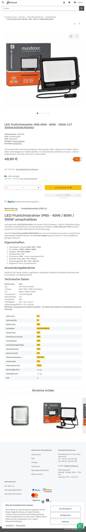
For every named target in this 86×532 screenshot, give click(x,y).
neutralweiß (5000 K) (43, 328)
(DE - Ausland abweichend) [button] (28, 179)
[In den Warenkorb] (6, 31)
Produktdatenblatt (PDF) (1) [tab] (34, 208)
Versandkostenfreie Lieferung (27, 169)
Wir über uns (9, 486)
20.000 (39, 365)
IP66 (38, 340)
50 (38, 320)
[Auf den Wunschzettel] (76, 36)
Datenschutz (20, 525)
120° (38, 349)
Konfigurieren (65, 515)
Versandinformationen (12, 494)
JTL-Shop (74, 529)
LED (38, 361)
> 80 (38, 345)
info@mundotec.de (71, 466)
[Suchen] (81, 8)
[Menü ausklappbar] (3, 1)
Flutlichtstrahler (19, 141)
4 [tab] (44, 113)
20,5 (38, 324)
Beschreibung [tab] (10, 208)
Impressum (9, 525)
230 (38, 353)
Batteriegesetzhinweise (40, 470)
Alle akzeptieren (65, 509)
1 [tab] (37, 113)
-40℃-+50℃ (40, 357)
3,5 (38, 316)
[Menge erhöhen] (38, 187)
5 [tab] (46, 113)
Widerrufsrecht (37, 474)
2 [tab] (39, 113)
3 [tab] (42, 113)
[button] (64, 2)
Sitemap (34, 462)
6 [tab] (48, 113)
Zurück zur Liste (11, 17)
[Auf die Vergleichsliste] (71, 36)
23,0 (38, 332)
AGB (32, 458)
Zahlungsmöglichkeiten (13, 490)
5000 (38, 336)
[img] (77, 159)
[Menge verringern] (7, 187)
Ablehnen (65, 522)
